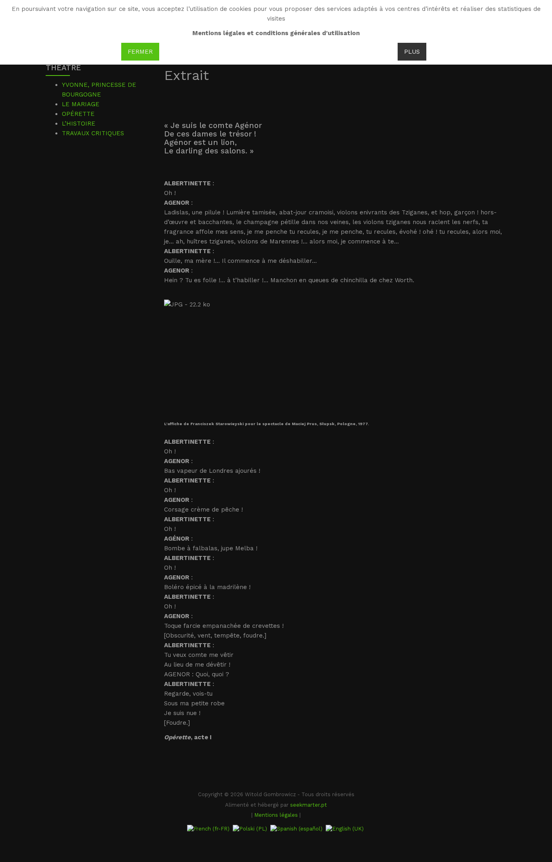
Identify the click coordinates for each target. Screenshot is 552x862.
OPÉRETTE (78, 113)
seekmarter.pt (308, 805)
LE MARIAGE (80, 104)
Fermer (140, 51)
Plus (412, 51)
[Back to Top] (532, 796)
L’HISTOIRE (78, 123)
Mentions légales (276, 815)
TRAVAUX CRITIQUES (93, 133)
